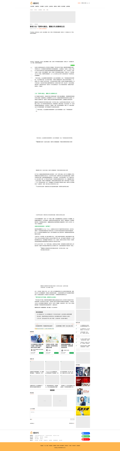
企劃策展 (68, 6)
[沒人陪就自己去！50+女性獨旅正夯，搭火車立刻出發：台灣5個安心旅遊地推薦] (78, 329)
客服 (47, 445)
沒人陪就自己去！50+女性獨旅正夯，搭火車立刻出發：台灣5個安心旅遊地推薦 (85, 329)
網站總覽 (78, 445)
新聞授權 (50, 445)
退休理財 (32, 6)
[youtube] (86, 3)
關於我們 (74, 445)
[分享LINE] (31, 71)
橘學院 (59, 6)
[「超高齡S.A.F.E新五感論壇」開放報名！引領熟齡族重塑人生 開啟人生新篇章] (67, 379)
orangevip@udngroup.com (39, 435)
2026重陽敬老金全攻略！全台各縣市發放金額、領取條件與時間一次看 (85, 326)
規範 (31, 419)
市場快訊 (36, 24)
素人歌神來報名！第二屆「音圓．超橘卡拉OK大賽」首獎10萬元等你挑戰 (67, 372)
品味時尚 (51, 6)
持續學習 (37, 6)
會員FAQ (41, 438)
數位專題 (63, 6)
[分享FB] (31, 67)
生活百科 (46, 6)
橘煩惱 (55, 6)
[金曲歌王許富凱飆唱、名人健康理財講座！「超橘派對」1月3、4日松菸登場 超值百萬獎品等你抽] (37, 365)
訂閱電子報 (45, 440)
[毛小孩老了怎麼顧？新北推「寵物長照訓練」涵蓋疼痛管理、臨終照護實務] (78, 339)
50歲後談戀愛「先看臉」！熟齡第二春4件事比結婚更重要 (85, 333)
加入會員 (36, 440)
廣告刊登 (41, 437)
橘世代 (31, 24)
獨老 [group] (47, 9)
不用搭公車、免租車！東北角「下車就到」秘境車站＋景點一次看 (85, 343)
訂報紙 (70, 445)
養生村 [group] (32, 9)
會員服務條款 (55, 440)
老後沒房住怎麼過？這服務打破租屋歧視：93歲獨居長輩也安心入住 (85, 346)
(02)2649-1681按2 (49, 435)
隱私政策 (60, 440)
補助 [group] (44, 9)
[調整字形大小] (31, 81)
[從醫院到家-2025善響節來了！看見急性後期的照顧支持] (37, 379)
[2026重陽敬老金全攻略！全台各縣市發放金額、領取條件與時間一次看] (78, 326)
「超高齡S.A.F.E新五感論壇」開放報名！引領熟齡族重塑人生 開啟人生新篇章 (67, 386)
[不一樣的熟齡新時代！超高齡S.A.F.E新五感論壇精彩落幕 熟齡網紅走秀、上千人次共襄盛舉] (52, 379)
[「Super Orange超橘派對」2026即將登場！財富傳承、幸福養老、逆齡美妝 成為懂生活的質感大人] (52, 365)
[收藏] (31, 77)
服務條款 (54, 445)
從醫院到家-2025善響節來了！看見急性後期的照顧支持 (36, 386)
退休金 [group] (36, 9)
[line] (84, 3)
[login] (87, 3)
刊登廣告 (41, 445)
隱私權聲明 (62, 445)
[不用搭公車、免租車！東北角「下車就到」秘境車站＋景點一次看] (78, 343)
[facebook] (82, 3)
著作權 (58, 445)
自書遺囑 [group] (40, 9)
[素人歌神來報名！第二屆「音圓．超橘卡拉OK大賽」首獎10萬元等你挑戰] (67, 365)
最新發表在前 (71, 423)
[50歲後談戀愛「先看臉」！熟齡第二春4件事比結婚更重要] (78, 333)
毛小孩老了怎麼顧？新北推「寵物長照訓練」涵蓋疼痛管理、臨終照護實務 (85, 339)
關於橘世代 (37, 437)
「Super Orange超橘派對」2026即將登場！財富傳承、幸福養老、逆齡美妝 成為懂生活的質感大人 (52, 372)
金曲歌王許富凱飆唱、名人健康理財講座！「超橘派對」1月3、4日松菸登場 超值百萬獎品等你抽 (37, 372)
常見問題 (50, 440)
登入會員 (40, 440)
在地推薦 (42, 6)
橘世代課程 (37, 438)
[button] (89, 3)
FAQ (45, 445)
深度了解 (41, 352)
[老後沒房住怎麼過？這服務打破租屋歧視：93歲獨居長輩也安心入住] (78, 346)
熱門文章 (78, 322)
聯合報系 (66, 445)
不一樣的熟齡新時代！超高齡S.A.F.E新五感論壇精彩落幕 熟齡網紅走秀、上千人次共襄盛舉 (52, 386)
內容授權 (45, 437)
